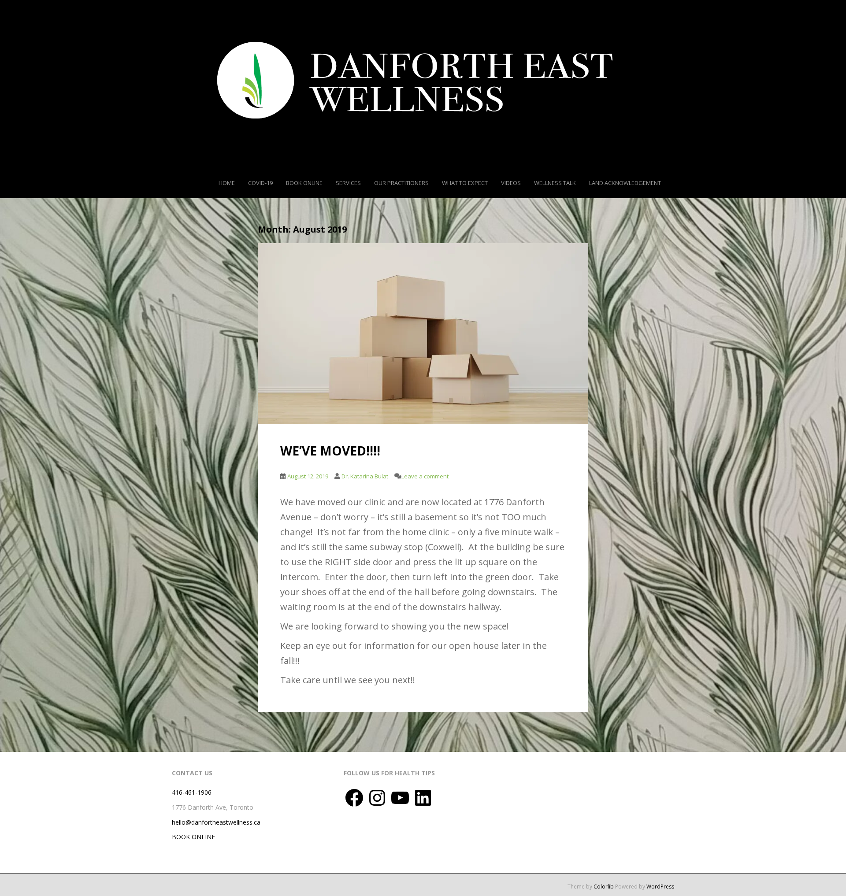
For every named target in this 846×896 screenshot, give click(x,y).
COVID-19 (260, 183)
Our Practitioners (401, 183)
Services (348, 183)
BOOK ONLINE (193, 837)
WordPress (660, 886)
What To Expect (465, 183)
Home (227, 183)
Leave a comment (425, 476)
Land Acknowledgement (625, 183)
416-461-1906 (192, 792)
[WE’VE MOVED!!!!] (423, 333)
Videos (511, 183)
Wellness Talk (555, 183)
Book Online (304, 183)
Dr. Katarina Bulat (364, 476)
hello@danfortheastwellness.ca (216, 822)
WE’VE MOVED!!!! (330, 450)
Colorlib (604, 886)
